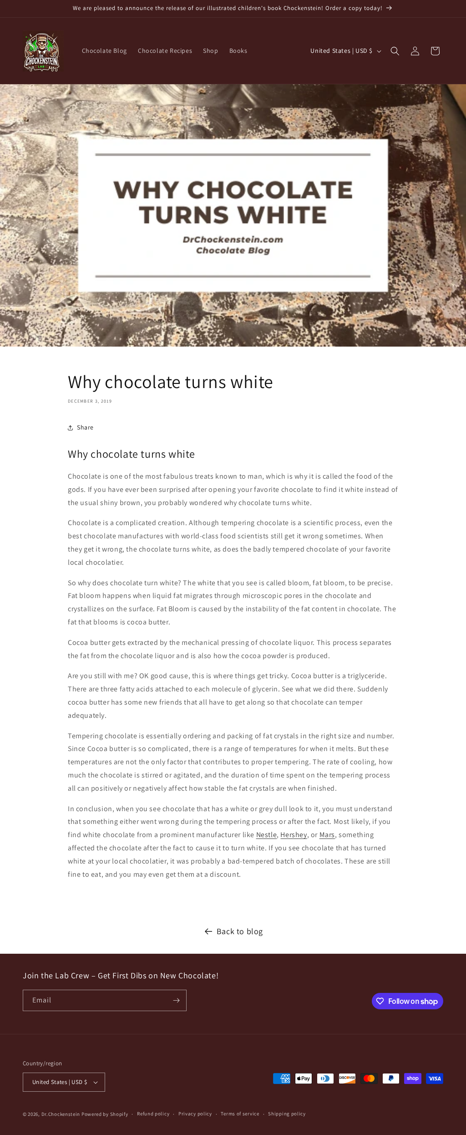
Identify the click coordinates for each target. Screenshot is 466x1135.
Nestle (266, 834)
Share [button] (85, 427)
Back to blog (240, 931)
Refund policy (153, 1113)
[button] (395, 51)
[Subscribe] (176, 1000)
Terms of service (240, 1113)
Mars (327, 834)
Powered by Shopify (104, 1114)
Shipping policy (287, 1113)
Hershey (293, 834)
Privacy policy (195, 1113)
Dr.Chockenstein (61, 1114)
